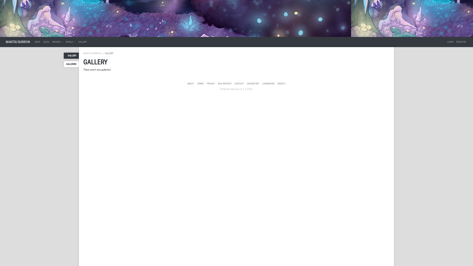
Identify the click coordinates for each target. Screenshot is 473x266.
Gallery (82, 41)
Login (450, 41)
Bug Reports (225, 83)
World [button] (69, 41)
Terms (200, 83)
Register (461, 41)
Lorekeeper (268, 83)
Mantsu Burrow (18, 42)
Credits (281, 83)
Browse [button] (56, 41)
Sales (46, 41)
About (190, 83)
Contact (239, 83)
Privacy (211, 83)
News (37, 41)
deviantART (253, 83)
